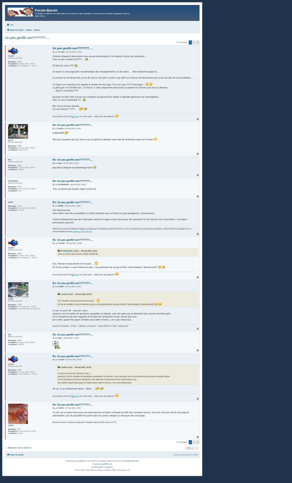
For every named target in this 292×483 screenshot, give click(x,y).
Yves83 (64, 294)
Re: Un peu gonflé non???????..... (73, 124)
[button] (198, 42)
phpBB (80, 461)
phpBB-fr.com (107, 464)
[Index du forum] (20, 11)
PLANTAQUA (66, 251)
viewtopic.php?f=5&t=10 (82, 231)
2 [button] (194, 42)
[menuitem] (10, 25)
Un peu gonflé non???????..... (28, 38)
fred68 (63, 367)
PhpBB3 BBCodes (131, 461)
